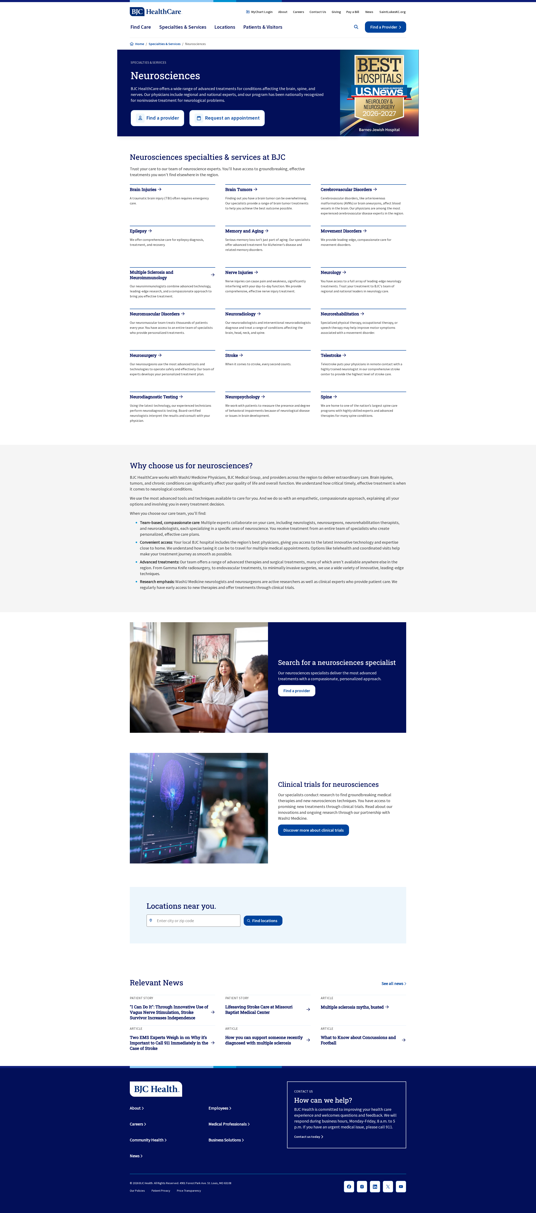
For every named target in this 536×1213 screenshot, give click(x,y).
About (282, 12)
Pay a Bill (352, 12)
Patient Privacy (161, 1190)
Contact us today (307, 1136)
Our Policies (137, 1190)
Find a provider (296, 690)
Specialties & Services (164, 44)
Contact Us (317, 12)
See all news (392, 983)
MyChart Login (262, 12)
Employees (218, 1108)
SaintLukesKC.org (392, 12)
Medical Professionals (228, 1124)
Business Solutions (225, 1139)
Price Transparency (189, 1190)
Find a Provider (383, 27)
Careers (298, 12)
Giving (336, 12)
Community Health (147, 1139)
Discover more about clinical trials (313, 830)
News (369, 12)
